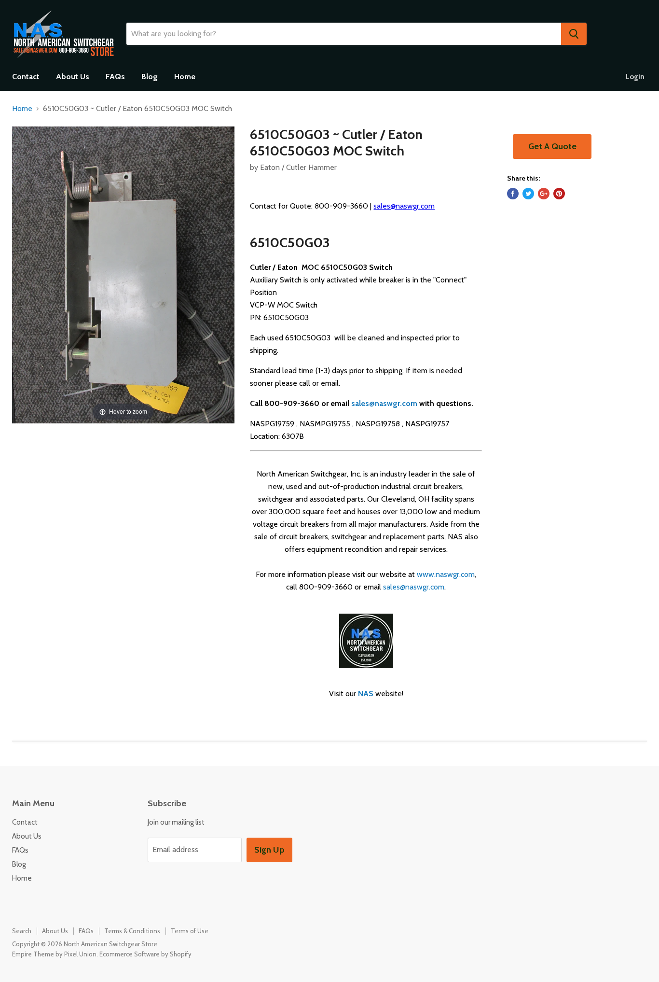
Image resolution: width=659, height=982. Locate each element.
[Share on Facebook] (513, 193)
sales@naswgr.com (404, 205)
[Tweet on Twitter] (528, 193)
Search (21, 931)
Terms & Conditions (132, 931)
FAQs (115, 76)
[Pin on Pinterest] (559, 193)
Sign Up (269, 849)
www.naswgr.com (446, 574)
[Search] (574, 34)
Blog (149, 76)
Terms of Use (189, 931)
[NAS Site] (366, 673)
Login (635, 76)
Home (184, 76)
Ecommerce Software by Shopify (145, 954)
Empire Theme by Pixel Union (54, 954)
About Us (72, 76)
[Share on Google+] (543, 193)
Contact (26, 76)
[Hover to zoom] (123, 274)
